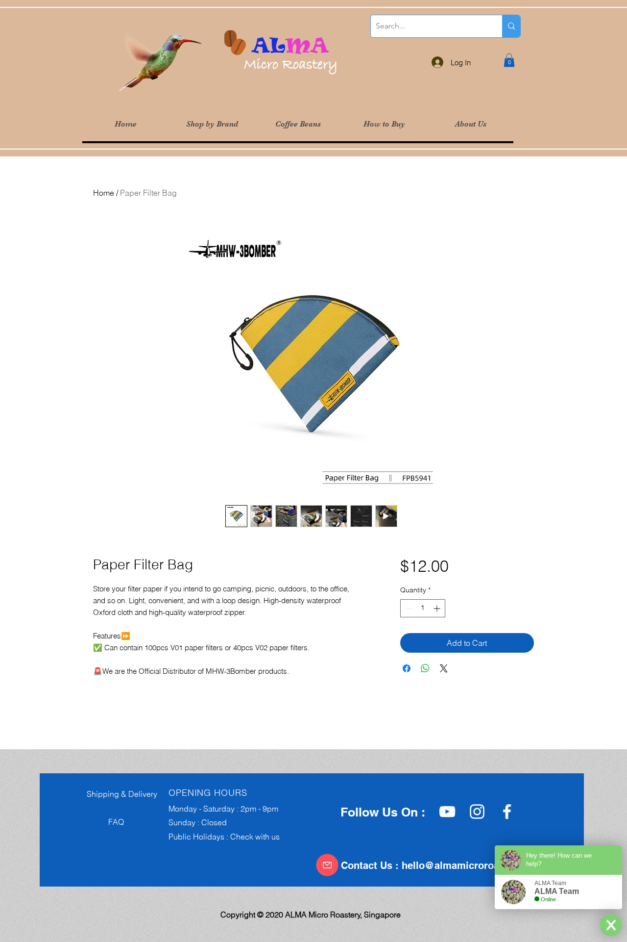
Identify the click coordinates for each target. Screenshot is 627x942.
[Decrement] (408, 608)
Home (103, 193)
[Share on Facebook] (406, 668)
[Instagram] (477, 811)
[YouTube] (447, 811)
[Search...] (511, 26)
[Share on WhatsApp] (425, 668)
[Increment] (438, 608)
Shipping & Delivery (119, 794)
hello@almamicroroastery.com (473, 865)
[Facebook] (507, 811)
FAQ (102, 822)
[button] (212, 124)
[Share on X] (444, 668)
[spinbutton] (423, 608)
